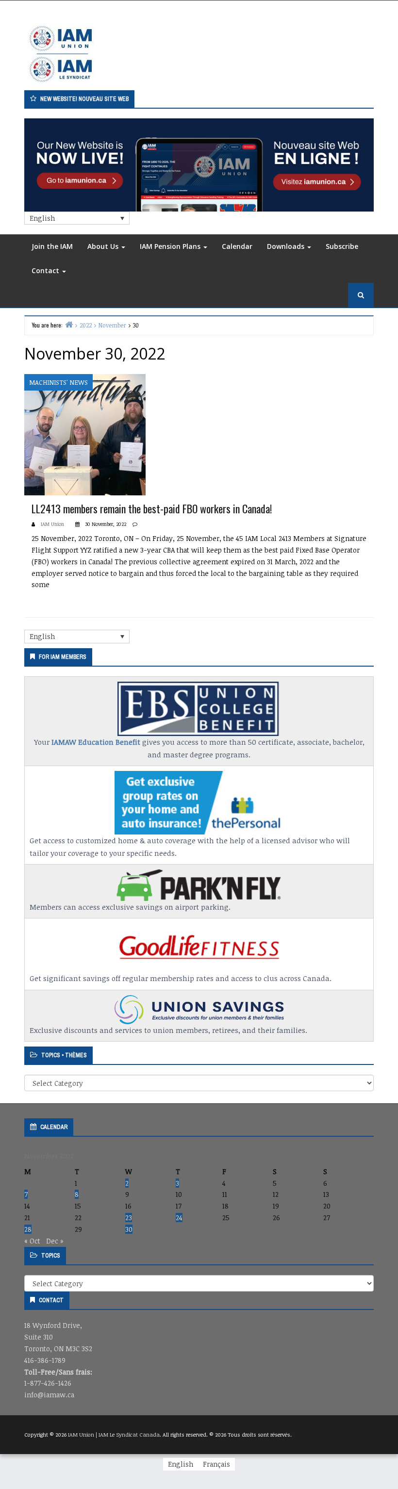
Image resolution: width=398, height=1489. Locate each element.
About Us (103, 246)
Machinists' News (58, 382)
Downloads (286, 246)
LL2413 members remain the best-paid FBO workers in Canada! (152, 508)
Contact (46, 270)
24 (179, 1217)
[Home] (69, 324)
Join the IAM (52, 246)
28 (28, 1229)
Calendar (237, 246)
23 (128, 1217)
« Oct (32, 1240)
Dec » (55, 1240)
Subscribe (342, 246)
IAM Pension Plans (171, 246)
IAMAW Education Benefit (95, 742)
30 (129, 1229)
